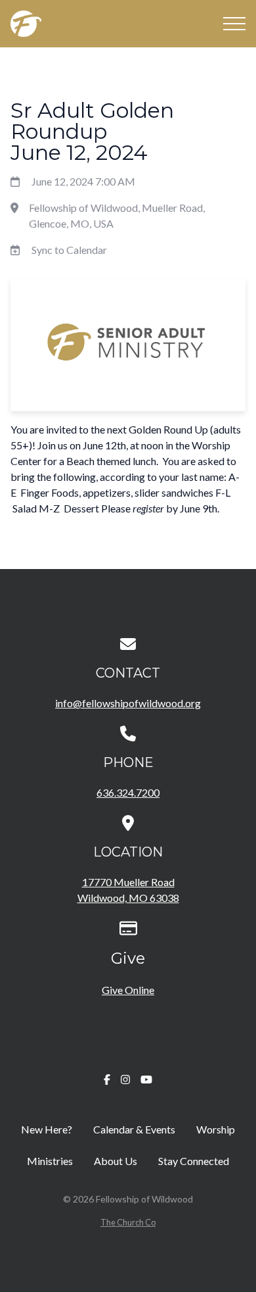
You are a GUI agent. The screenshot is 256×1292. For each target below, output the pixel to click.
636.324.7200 (128, 792)
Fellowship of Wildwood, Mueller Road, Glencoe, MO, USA (117, 215)
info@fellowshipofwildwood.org (128, 703)
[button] (234, 23)
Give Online (128, 989)
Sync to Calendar (69, 249)
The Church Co (128, 1222)
